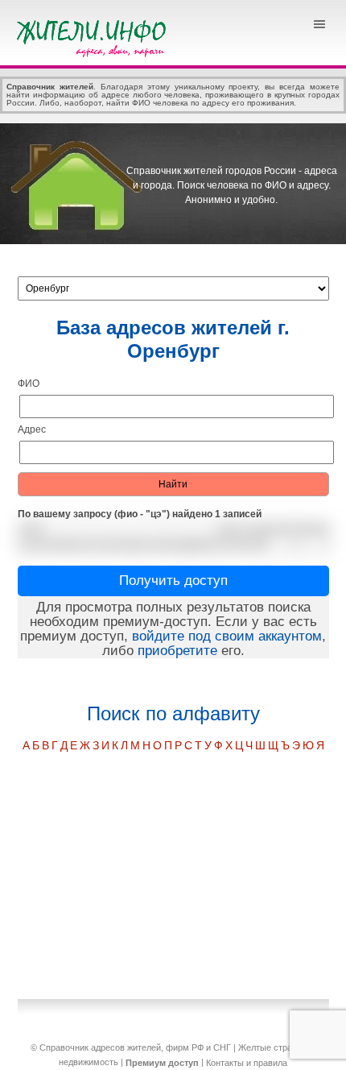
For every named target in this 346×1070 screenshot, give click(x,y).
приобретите (177, 650)
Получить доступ (173, 580)
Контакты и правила (246, 1063)
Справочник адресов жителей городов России (94, 36)
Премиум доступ (162, 1063)
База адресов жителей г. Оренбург (173, 339)
